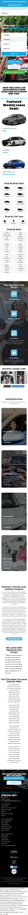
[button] (14, 664)
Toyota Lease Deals (14, 758)
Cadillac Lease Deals (14, 698)
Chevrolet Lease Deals (14, 700)
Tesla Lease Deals (14, 756)
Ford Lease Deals (14, 711)
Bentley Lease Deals (14, 692)
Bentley (7, 239)
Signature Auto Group (21, 878)
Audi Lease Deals (14, 690)
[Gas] (5, 221)
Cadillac (20, 236)
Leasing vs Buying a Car (7, 834)
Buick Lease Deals (14, 696)
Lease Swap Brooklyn (6, 821)
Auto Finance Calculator (7, 813)
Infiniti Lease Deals (14, 720)
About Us (3, 811)
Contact (3, 815)
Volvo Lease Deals (14, 762)
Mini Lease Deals (14, 741)
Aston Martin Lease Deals (14, 688)
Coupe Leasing (4, 839)
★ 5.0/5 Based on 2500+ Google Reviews (14, 2)
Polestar (6, 267)
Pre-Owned (4, 843)
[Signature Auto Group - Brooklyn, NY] (4, 13)
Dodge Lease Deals (14, 705)
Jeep (6, 254)
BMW (20, 233)
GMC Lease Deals (14, 715)
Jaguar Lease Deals (14, 722)
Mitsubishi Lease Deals (14, 743)
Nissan (7, 265)
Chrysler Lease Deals (14, 702)
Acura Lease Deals (14, 684)
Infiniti (20, 250)
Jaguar (20, 251)
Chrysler (20, 240)
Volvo (20, 270)
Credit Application (5, 804)
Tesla (20, 265)
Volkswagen (20, 269)
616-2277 (9, 795)
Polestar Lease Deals (14, 748)
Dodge (7, 244)
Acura (6, 232)
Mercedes (20, 258)
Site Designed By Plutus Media (17, 879)
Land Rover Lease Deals (14, 730)
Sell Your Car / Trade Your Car (8, 808)
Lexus (6, 260)
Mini (20, 260)
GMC (20, 244)
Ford (7, 250)
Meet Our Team (5, 830)
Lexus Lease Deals (14, 732)
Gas (5, 223)
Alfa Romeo (7, 234)
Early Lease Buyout (5, 828)
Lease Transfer (4, 823)
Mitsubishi (20, 262)
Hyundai (20, 248)
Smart (7, 270)
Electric (14, 223)
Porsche (6, 269)
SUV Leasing (4, 838)
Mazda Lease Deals (14, 737)
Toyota (21, 267)
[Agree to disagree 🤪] (7, 377)
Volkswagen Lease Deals (14, 760)
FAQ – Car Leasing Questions (8, 845)
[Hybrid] (23, 221)
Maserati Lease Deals (14, 735)
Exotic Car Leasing (5, 841)
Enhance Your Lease (6, 810)
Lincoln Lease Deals (14, 734)
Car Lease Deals (5, 824)
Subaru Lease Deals (14, 754)
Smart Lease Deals (14, 752)
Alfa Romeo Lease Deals (14, 686)
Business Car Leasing (6, 826)
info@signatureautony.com (11, 801)
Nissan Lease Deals (14, 747)
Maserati (20, 254)
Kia (7, 256)
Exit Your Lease (4, 806)
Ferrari (7, 246)
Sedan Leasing (4, 836)
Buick (20, 235)
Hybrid (23, 223)
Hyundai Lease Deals (14, 719)
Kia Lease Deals (14, 728)
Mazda (20, 256)
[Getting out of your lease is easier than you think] (20, 377)
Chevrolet (20, 238)
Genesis (7, 251)
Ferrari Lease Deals (14, 707)
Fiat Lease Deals (14, 709)
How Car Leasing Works (7, 819)
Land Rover (7, 258)
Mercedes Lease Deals (14, 739)
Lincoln (7, 262)
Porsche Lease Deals (14, 750)
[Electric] (14, 221)
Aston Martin (6, 236)
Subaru (7, 272)
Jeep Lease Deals (14, 726)
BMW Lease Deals (14, 694)
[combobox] (14, 35)
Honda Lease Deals (14, 717)
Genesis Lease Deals (14, 713)
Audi (7, 238)
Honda (20, 246)
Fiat (7, 248)
